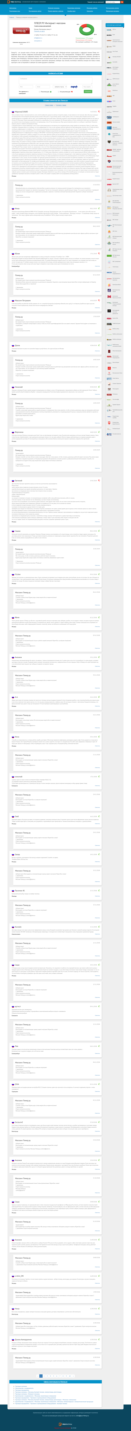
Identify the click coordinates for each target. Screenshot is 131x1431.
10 (70, 1376)
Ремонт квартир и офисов (55, 11)
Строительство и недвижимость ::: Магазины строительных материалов (35, 1396)
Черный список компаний (95, 2)
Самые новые (49, 105)
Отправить (88, 91)
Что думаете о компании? (23, 92)
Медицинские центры (112, 8)
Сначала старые (61, 105)
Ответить (97, 176)
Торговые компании (21, 1386)
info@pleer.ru (38, 38)
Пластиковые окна (14, 11)
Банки (30, 8)
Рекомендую (45, 92)
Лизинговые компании (73, 8)
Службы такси (71, 11)
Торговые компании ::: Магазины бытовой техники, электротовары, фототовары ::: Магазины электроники (45, 1400)
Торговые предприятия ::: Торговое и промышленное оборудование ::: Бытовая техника (41, 1403)
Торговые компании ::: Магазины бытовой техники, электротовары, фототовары (38, 1392)
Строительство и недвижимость (24, 1388)
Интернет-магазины (53, 8)
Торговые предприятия (22, 1390)
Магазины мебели (92, 8)
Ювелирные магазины (112, 11)
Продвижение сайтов (35, 11)
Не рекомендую (65, 92)
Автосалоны (12, 8)
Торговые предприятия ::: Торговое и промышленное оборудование (35, 1398)
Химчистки (90, 11)
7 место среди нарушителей (42, 26)
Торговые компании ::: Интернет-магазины (27, 1394)
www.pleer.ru (38, 41)
